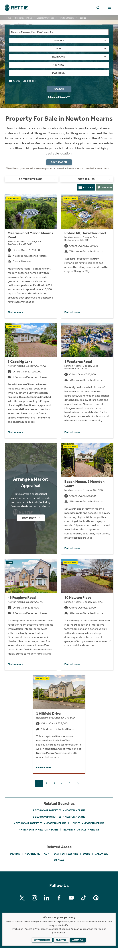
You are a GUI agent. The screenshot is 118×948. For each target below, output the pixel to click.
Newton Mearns (66, 17)
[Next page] (78, 783)
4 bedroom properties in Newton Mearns (40, 823)
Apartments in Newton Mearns (38, 829)
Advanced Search (57, 97)
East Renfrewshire (45, 17)
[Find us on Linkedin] (46, 897)
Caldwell (101, 853)
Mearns (15, 853)
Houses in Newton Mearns (87, 823)
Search (59, 89)
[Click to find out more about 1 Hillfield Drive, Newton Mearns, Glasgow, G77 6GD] (59, 724)
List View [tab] (88, 187)
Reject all (61, 940)
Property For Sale (23, 17)
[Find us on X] (22, 897)
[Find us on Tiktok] (83, 897)
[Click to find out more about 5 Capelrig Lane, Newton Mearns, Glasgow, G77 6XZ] (31, 380)
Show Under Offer (24, 81)
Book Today (29, 517)
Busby (86, 853)
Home (8, 17)
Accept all (77, 940)
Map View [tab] (107, 187)
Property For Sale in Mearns (81, 829)
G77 (46, 853)
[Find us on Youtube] (71, 897)
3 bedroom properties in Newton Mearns (59, 816)
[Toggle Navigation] (109, 7)
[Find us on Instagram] (34, 897)
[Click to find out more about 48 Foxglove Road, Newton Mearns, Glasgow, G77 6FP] (31, 614)
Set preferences (42, 940)
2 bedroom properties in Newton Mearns (59, 810)
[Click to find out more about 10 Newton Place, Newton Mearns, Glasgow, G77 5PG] (87, 614)
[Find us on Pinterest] (95, 897)
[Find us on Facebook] (59, 897)
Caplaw (59, 860)
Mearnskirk (32, 853)
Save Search (59, 162)
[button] (98, 7)
